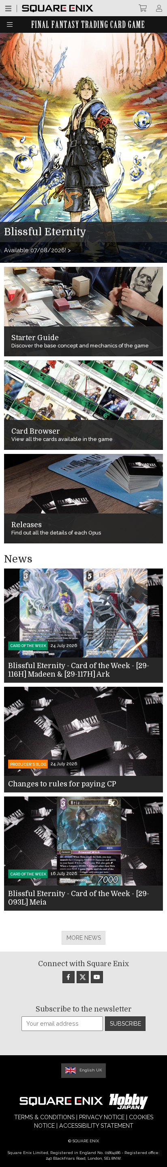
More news (83, 938)
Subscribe (125, 1023)
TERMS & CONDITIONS (44, 1117)
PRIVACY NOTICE (101, 1117)
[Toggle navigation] (10, 24)
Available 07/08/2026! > (37, 250)
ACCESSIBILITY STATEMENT (96, 1125)
